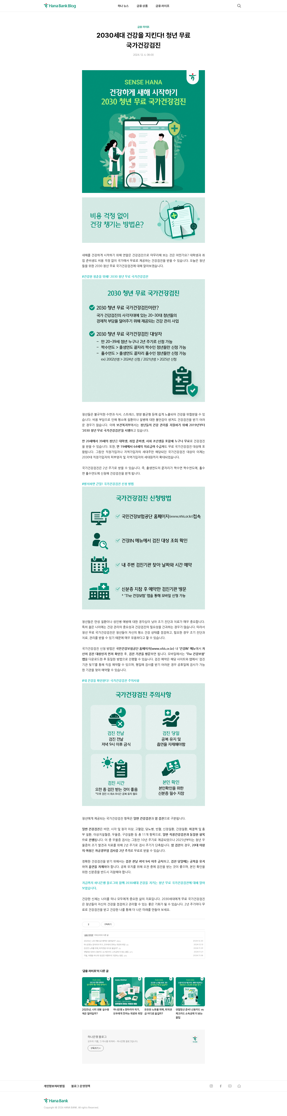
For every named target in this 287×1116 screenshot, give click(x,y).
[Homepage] (239, 1086)
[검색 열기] (239, 6)
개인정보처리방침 (54, 1086)
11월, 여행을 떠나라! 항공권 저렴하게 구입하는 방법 (103, 955)
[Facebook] (221, 1086)
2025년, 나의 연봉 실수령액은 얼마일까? (100, 941)
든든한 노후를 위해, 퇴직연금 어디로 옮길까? (101, 948)
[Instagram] (211, 1086)
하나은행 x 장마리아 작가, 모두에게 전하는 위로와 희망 (104, 944)
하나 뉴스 (123, 6)
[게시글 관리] (96, 924)
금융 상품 (142, 6)
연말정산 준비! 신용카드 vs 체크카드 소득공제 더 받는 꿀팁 (106, 952)
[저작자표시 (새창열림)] (115, 924)
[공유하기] (92, 924)
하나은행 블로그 (97, 1037)
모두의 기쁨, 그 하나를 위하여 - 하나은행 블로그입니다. (113, 1041)
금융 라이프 (162, 6)
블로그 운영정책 (80, 1086)
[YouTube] (230, 1086)
